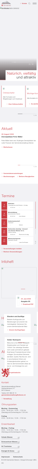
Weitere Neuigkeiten (26, 176)
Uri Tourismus (6, 446)
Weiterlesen (7, 147)
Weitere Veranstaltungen (12, 252)
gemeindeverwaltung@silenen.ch (13, 395)
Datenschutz (18, 457)
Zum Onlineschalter (15, 104)
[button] (29, 59)
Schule (24, 3)
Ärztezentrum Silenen (9, 442)
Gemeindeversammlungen (13, 173)
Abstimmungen (9, 176)
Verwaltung (7, 399)
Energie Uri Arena (7, 451)
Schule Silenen (6, 437)
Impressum (5, 457)
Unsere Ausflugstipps (17, 330)
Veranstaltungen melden (12, 248)
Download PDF (28, 304)
